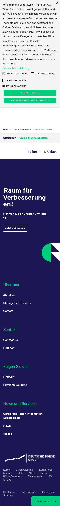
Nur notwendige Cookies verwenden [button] (30, 100)
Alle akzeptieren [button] (30, 93)
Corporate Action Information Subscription (23, 415)
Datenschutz (29, 492)
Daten (14, 129)
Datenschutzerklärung (15, 68)
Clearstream (35, 476)
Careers (8, 311)
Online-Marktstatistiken (34, 137)
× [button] (57, 3)
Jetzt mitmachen (15, 228)
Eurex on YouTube (15, 385)
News (7, 425)
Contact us (10, 340)
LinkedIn (8, 377)
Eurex (6, 129)
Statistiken (24, 129)
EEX (20, 473)
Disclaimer (9, 492)
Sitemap (8, 495)
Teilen (33, 152)
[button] (4, 73)
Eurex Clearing (25, 469)
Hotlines (8, 348)
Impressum (48, 492)
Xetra (44, 473)
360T (32, 473)
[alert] (30, 53)
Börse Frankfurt (12, 476)
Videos (7, 433)
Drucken (50, 152)
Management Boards (17, 303)
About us (9, 295)
